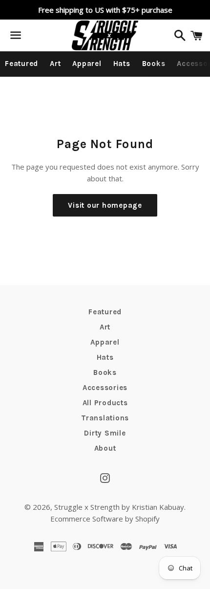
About (105, 448)
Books (154, 63)
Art (55, 63)
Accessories (105, 387)
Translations (105, 418)
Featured (21, 63)
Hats (121, 63)
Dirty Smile (105, 433)
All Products (105, 402)
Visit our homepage (105, 205)
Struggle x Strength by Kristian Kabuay (119, 507)
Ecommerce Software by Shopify (105, 519)
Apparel (86, 63)
